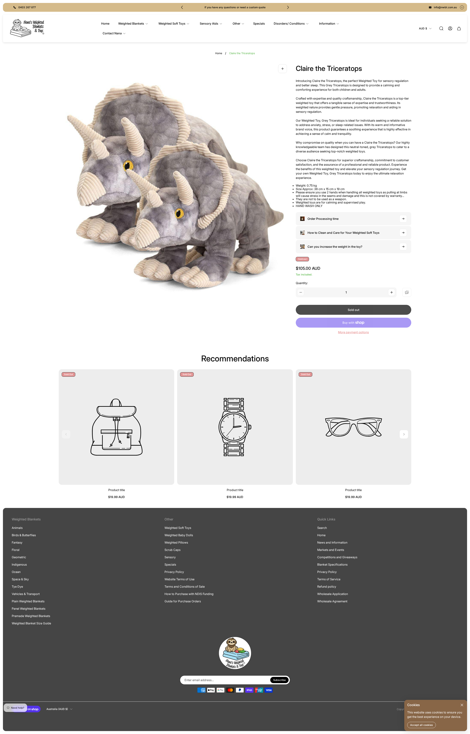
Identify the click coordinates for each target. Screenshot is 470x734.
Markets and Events (330, 550)
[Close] (462, 705)
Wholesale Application (332, 594)
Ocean (16, 572)
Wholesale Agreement (332, 601)
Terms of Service (328, 579)
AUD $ (423, 28)
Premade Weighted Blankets (31, 616)
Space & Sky (20, 579)
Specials (170, 564)
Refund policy (326, 586)
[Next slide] (288, 7)
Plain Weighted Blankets (28, 601)
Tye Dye (17, 586)
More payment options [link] (353, 332)
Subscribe (279, 679)
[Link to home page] (235, 653)
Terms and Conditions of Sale (184, 586)
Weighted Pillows (176, 542)
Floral (15, 550)
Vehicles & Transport (26, 594)
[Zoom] (282, 68)
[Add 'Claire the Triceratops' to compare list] (406, 292)
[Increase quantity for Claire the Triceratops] (391, 292)
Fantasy (17, 542)
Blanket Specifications (332, 564)
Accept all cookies (421, 724)
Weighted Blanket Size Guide (31, 623)
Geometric (19, 557)
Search (322, 528)
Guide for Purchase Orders (182, 601)
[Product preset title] (116, 427)
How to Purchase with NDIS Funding (189, 594)
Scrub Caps (172, 550)
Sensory (170, 557)
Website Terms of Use (179, 579)
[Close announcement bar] (462, 7)
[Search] (441, 28)
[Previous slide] (182, 7)
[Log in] (450, 28)
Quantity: (302, 283)
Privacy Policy (174, 572)
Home (218, 53)
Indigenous (19, 564)
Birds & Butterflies (24, 535)
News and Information (332, 542)
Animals (17, 528)
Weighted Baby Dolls (178, 535)
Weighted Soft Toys (177, 528)
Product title (116, 490)
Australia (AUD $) (57, 708)
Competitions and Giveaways (337, 557)
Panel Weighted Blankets (28, 608)
